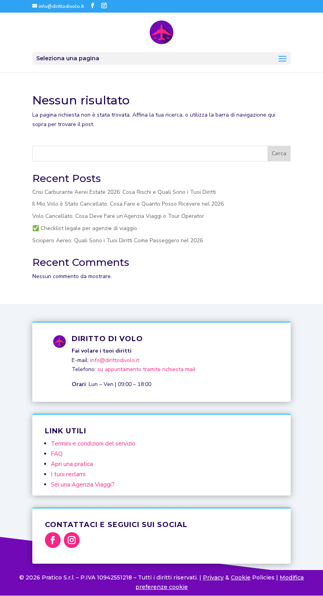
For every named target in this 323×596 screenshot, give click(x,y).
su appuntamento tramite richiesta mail (146, 369)
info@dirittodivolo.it (114, 360)
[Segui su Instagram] (72, 540)
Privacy (213, 577)
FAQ (57, 454)
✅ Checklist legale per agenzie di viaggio (84, 228)
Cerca (279, 153)
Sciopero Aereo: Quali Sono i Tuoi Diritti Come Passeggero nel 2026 (117, 240)
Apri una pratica (72, 464)
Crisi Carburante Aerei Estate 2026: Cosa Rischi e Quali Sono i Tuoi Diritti (124, 192)
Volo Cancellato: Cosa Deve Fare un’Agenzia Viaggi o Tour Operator (118, 216)
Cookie (241, 577)
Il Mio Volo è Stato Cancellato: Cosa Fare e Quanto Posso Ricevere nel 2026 (128, 204)
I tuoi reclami (68, 474)
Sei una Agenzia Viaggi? (83, 484)
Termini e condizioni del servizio (93, 443)
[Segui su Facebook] (53, 540)
